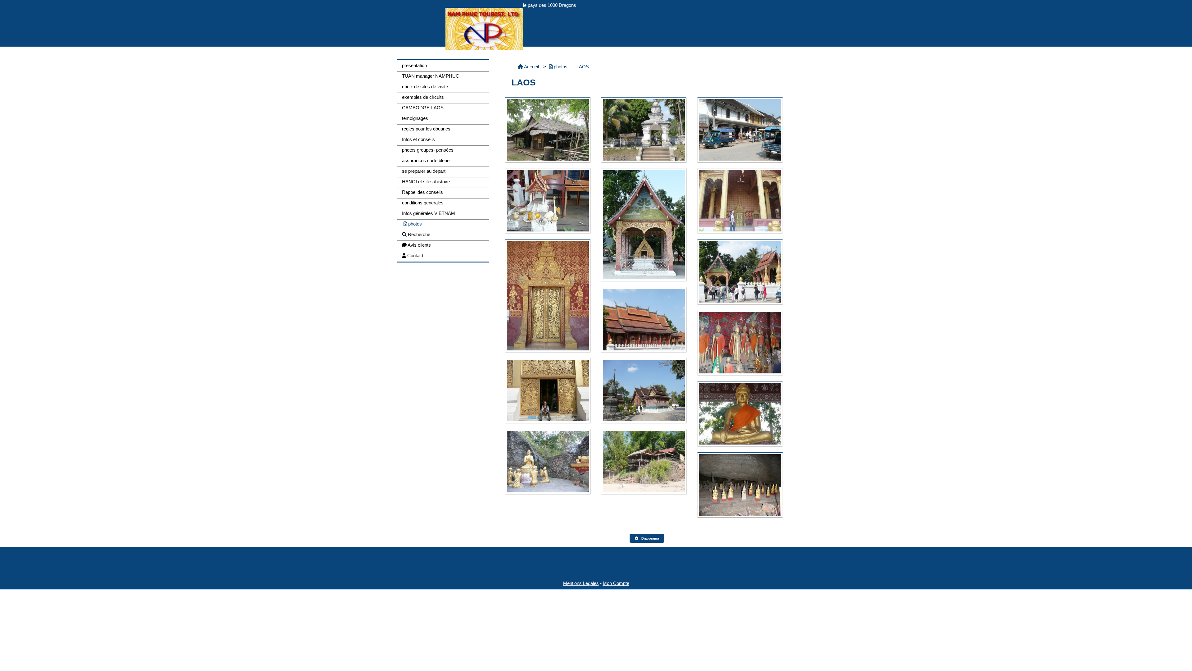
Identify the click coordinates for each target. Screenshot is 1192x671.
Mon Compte (616, 583)
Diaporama (650, 538)
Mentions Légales (581, 583)
